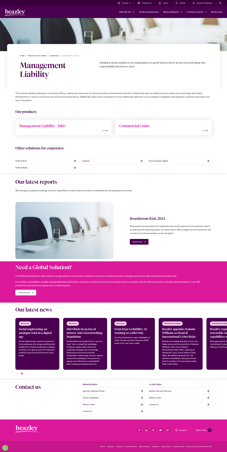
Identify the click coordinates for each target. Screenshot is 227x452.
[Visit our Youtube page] (160, 430)
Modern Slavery (166, 447)
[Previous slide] (16, 373)
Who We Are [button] (125, 12)
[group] (37, 344)
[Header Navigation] (15, 12)
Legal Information (144, 447)
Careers (102, 447)
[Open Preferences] (5, 448)
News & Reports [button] (171, 12)
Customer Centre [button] (195, 12)
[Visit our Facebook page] (139, 430)
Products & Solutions (149, 12)
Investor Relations (131, 447)
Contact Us (119, 447)
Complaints (110, 447)
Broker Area (216, 12)
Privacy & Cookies (179, 447)
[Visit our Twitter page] (153, 430)
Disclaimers (155, 447)
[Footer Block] (26, 428)
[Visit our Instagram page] (167, 430)
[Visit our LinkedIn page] (146, 430)
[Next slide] (21, 373)
